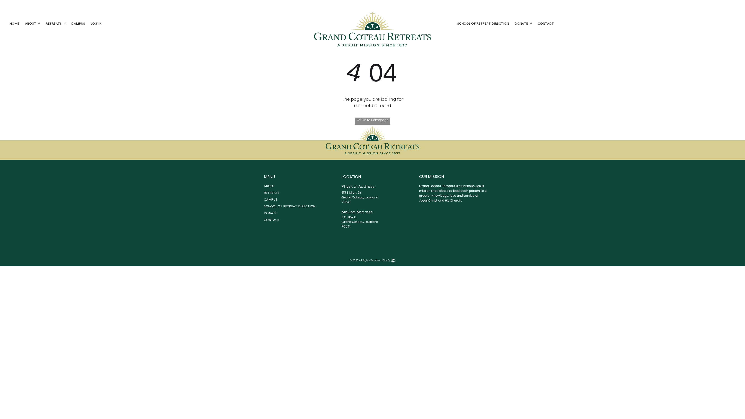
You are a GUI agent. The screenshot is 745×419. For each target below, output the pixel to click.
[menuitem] (17, 23)
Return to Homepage (372, 120)
